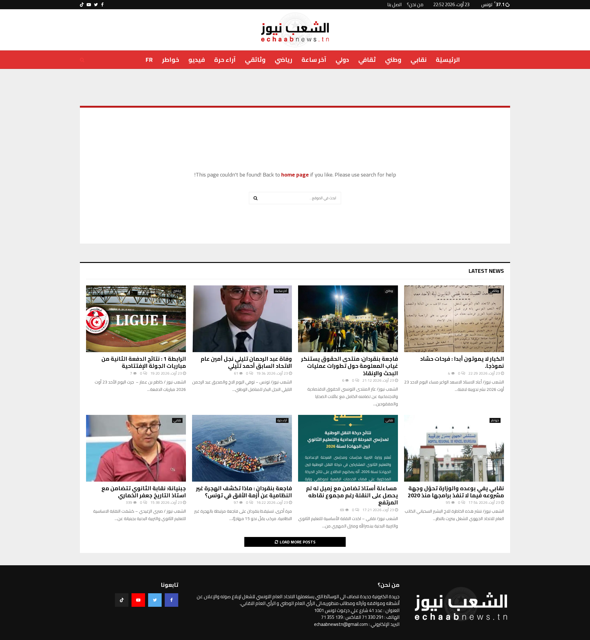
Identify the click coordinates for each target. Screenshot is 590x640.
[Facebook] (171, 600)
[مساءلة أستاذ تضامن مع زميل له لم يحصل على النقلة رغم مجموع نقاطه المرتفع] (348, 448)
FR (149, 59)
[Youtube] (138, 600)
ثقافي (367, 59)
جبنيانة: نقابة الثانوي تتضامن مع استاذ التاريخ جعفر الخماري (143, 491)
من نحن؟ (415, 4)
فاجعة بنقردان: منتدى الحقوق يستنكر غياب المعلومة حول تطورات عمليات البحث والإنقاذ (349, 366)
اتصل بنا (394, 4)
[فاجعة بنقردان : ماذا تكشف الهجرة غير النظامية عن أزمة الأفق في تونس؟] (242, 448)
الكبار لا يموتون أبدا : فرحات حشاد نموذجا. (462, 362)
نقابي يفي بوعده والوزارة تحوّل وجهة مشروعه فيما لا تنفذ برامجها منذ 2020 (456, 491)
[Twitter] (155, 600)
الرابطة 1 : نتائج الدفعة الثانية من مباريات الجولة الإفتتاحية (143, 362)
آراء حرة (225, 59)
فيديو (196, 59)
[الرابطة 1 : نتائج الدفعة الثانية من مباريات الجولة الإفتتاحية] (136, 318)
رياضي (283, 59)
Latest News (486, 271)
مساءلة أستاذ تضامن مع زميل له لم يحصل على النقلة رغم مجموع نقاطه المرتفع (352, 495)
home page (295, 174)
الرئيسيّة (448, 59)
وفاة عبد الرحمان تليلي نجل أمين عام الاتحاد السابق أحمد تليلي (246, 362)
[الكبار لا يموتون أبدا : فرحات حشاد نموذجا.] (454, 318)
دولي (342, 59)
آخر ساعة (313, 59)
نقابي (419, 59)
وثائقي (255, 59)
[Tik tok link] (82, 4)
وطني (393, 59)
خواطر (170, 59)
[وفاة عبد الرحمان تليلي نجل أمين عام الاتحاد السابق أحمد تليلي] (242, 318)
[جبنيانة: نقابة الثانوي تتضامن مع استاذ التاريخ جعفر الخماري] (136, 448)
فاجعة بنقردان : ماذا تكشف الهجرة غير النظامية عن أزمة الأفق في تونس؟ (244, 491)
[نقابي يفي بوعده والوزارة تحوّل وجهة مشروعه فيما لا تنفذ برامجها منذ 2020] (454, 448)
